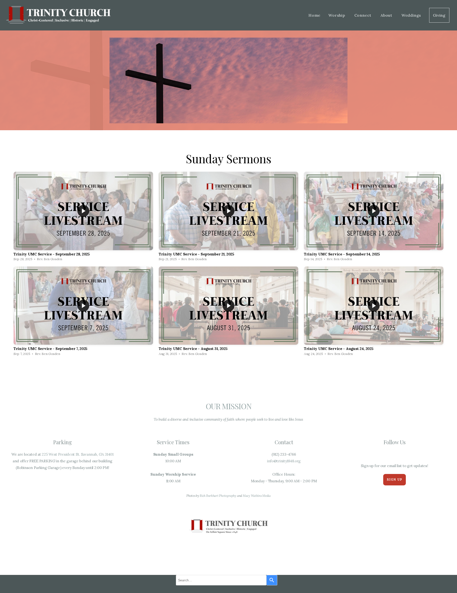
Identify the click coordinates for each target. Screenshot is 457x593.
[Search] (271, 580)
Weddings (411, 15)
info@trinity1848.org (284, 461)
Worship (337, 15)
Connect (363, 15)
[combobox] (221, 580)
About (387, 15)
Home (314, 15)
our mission (229, 406)
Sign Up (394, 480)
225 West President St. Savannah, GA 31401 (78, 454)
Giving (439, 15)
